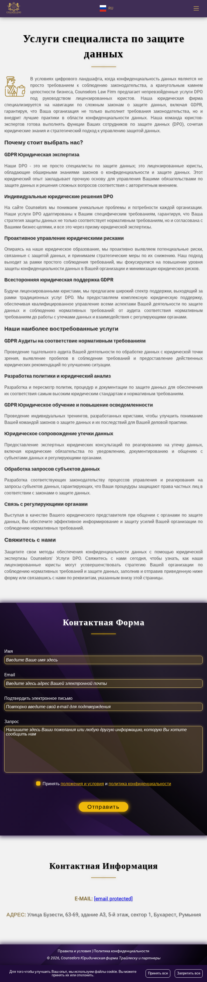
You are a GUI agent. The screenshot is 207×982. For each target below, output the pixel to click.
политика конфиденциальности (140, 783)
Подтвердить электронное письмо (38, 698)
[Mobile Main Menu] (196, 8)
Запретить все (188, 973)
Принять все (158, 973)
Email (9, 675)
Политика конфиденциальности (121, 951)
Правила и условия (74, 951)
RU (110, 8)
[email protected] (113, 899)
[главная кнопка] (13, 8)
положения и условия (82, 783)
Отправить (103, 807)
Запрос (11, 722)
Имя (8, 651)
